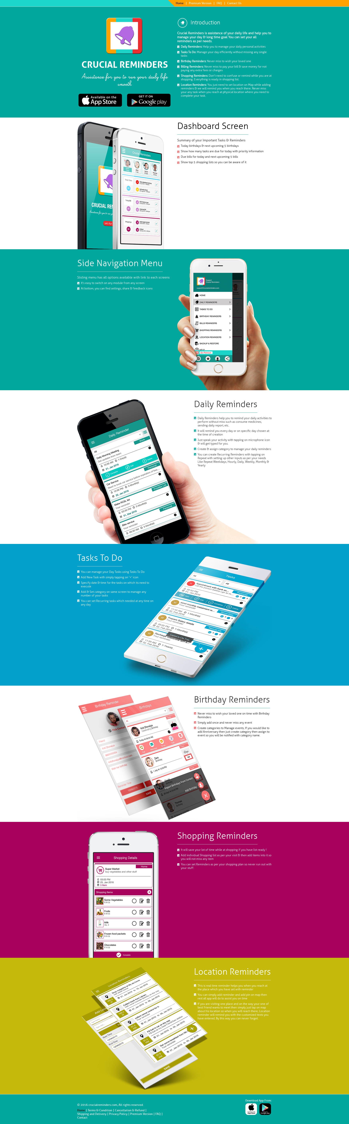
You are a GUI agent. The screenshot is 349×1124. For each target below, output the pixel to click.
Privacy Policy (118, 1114)
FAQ (219, 3)
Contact (82, 1117)
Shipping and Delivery (91, 1114)
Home (180, 3)
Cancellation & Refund (130, 1110)
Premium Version (200, 3)
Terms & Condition (100, 1110)
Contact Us (234, 3)
